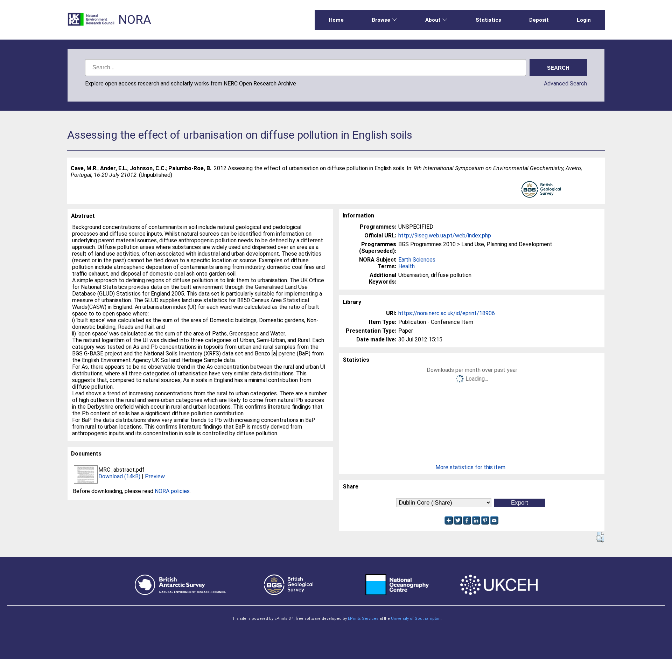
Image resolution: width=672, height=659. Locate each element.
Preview (155, 476)
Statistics (488, 20)
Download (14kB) (119, 476)
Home (336, 20)
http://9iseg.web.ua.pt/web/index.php (444, 235)
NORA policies (172, 491)
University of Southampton (416, 618)
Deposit (539, 20)
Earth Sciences (416, 259)
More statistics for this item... (472, 467)
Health (406, 266)
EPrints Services (363, 618)
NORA (134, 20)
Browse (381, 20)
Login (584, 20)
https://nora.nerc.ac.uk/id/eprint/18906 (446, 313)
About (433, 20)
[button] (600, 537)
